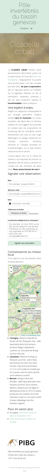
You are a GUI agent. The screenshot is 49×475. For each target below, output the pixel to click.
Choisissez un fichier (19, 213)
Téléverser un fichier (16, 210)
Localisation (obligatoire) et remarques (23, 220)
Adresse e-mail (13, 190)
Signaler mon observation (24, 243)
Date (10, 200)
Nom (9, 180)
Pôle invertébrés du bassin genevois (24, 13)
